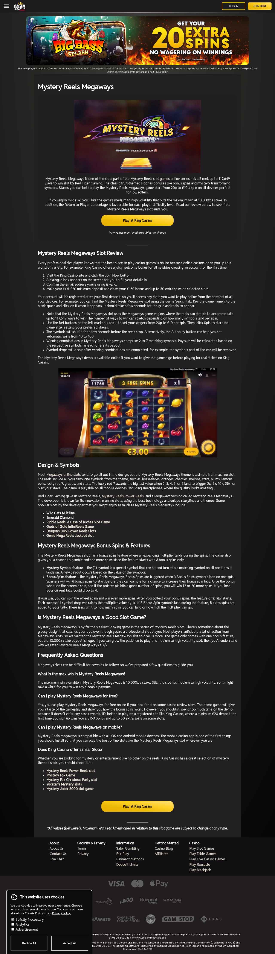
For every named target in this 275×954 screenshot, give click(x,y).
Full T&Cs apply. (159, 71)
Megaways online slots (63, 474)
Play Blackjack (200, 870)
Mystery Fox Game (60, 775)
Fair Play (122, 854)
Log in (233, 6)
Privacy (83, 854)
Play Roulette (199, 864)
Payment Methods (130, 859)
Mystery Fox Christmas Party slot (71, 780)
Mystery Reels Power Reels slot (70, 770)
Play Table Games (202, 854)
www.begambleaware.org (150, 937)
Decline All (29, 943)
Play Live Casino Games (207, 859)
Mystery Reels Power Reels (123, 496)
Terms (82, 848)
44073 (147, 949)
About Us (57, 848)
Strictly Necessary (29, 919)
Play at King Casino (137, 220)
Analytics (22, 924)
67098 (230, 942)
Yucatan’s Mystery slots (64, 784)
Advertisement (26, 929)
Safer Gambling (127, 848)
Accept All (69, 943)
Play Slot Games (201, 848)
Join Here (260, 6)
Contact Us (58, 854)
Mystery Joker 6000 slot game (70, 789)
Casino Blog (164, 848)
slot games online (166, 178)
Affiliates (161, 854)
